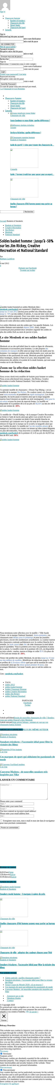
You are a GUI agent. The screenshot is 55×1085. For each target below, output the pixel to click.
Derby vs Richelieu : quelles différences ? (25, 132)
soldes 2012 (10, 685)
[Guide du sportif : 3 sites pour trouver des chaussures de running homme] (22, 137)
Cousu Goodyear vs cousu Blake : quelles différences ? (30, 120)
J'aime (10, 872)
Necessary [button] (4, 1051)
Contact (10, 1000)
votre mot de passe (31, 41)
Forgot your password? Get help (13, 74)
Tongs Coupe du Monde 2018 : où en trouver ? (24, 985)
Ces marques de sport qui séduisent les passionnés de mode (29, 987)
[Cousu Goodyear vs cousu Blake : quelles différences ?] (22, 113)
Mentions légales (14, 998)
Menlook (8, 232)
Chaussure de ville (17, 115)
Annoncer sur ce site (15, 996)
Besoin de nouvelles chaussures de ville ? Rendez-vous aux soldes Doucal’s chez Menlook (27, 719)
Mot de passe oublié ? (8, 47)
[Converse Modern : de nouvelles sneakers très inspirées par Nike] (12, 764)
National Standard (12, 234)
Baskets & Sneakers (17, 21)
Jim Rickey (9, 230)
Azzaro (13, 127)
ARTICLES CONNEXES (11, 729)
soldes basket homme (13, 687)
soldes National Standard (15, 696)
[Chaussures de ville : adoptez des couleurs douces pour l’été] (14, 945)
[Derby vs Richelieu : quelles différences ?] (22, 125)
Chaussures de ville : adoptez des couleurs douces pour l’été (26, 952)
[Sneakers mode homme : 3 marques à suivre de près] (10, 887)
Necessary (7, 1054)
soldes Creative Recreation (16, 691)
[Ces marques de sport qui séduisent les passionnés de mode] (11, 749)
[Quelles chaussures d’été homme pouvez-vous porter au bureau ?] (24, 196)
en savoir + (33, 1012)
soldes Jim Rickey (12, 694)
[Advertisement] (20, 216)
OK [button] (27, 1012)
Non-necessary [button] (6, 1067)
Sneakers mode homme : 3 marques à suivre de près (22, 894)
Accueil (3, 221)
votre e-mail (28, 54)
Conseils (8, 30)
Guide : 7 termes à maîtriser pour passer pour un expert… (32, 174)
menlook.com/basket (9, 309)
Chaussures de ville (17, 23)
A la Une (3, 752)
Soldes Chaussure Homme (15, 689)
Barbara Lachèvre (7, 259)
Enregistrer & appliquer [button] (9, 1084)
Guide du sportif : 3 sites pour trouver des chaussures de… (32, 145)
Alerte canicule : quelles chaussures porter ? (22, 978)
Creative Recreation (13, 228)
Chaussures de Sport (18, 27)
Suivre (12, 874)
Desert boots (15, 25)
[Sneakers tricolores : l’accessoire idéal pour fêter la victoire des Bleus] (8, 734)
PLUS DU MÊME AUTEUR (35, 729)
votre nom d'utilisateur (32, 39)
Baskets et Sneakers (18, 140)
